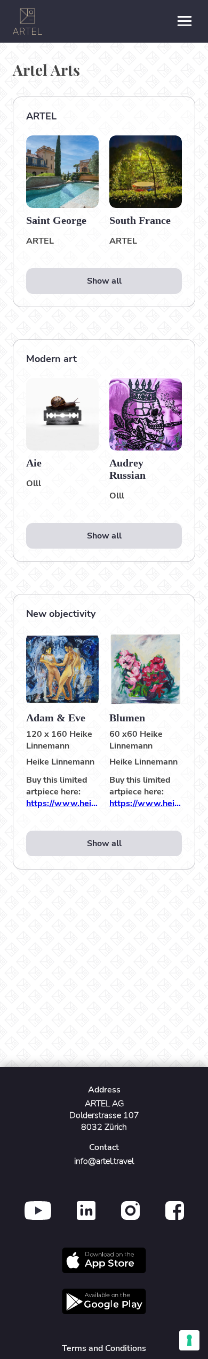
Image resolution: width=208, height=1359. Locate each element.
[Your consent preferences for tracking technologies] (189, 1340)
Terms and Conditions (104, 1348)
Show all (104, 281)
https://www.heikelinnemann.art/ (62, 803)
